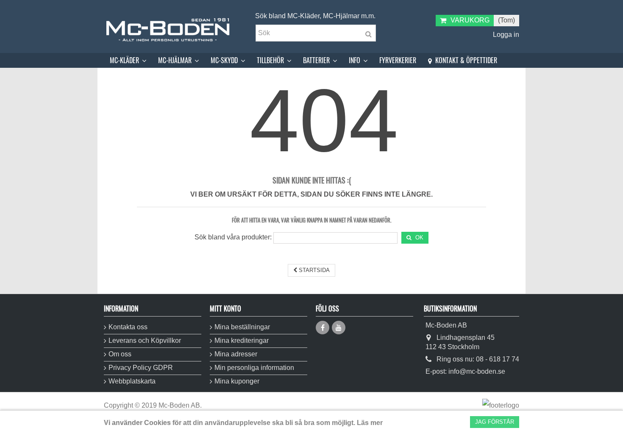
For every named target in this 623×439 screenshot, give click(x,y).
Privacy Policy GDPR (140, 367)
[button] (128, 60)
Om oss (119, 354)
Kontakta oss (127, 327)
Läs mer (370, 422)
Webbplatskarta (132, 381)
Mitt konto (225, 308)
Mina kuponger (236, 381)
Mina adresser (235, 354)
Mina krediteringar (241, 340)
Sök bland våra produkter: (233, 237)
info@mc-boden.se (476, 371)
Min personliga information (254, 367)
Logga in (505, 34)
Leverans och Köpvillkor (144, 340)
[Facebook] (322, 327)
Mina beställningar (242, 327)
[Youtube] (338, 327)
